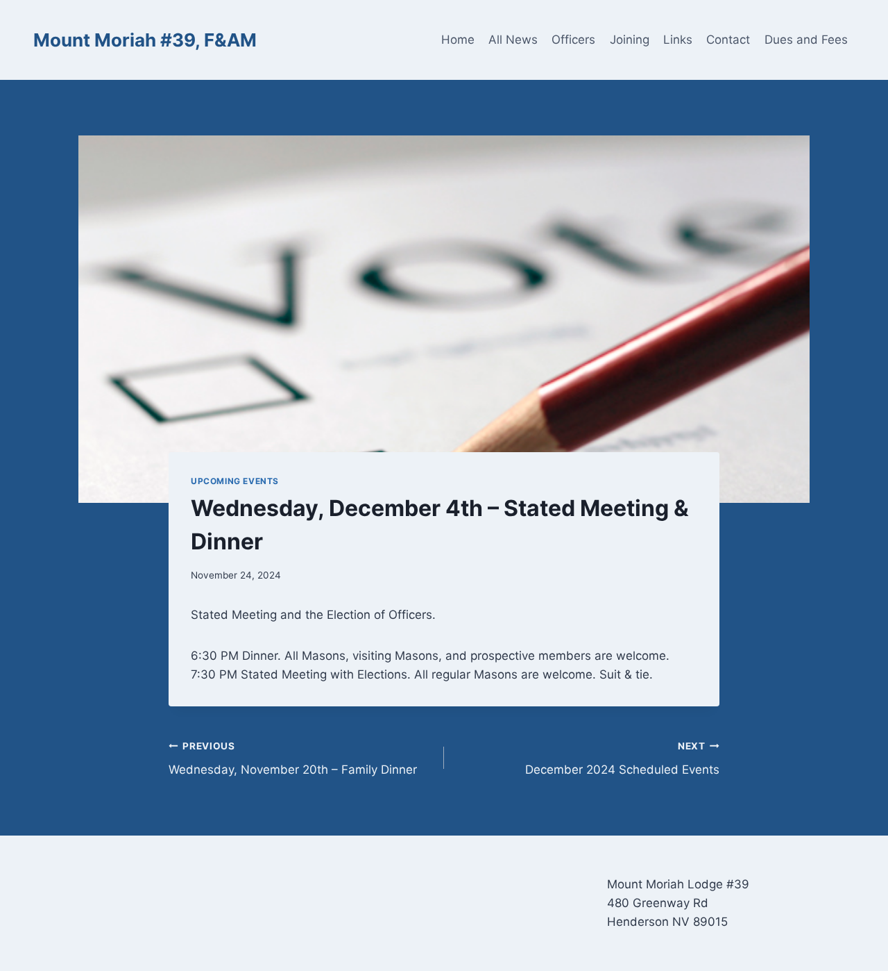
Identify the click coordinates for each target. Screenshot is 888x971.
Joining (629, 40)
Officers (573, 40)
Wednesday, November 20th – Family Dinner (293, 758)
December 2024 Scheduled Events (622, 758)
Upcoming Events (235, 481)
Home (458, 40)
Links (677, 40)
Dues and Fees (806, 40)
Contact (728, 40)
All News (513, 40)
